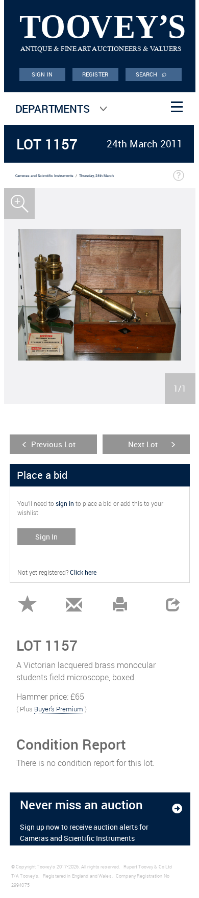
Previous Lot (53, 444)
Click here (83, 572)
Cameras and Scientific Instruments (44, 175)
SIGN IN (42, 74)
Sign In (46, 537)
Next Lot (143, 444)
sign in (65, 503)
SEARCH (151, 73)
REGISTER (95, 74)
